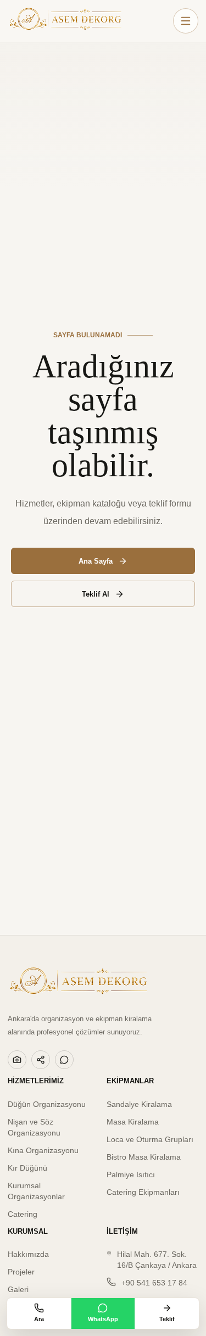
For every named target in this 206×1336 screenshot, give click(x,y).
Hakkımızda (28, 1254)
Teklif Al (95, 594)
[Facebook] (40, 1059)
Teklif (167, 1319)
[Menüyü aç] (185, 21)
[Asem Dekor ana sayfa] (65, 20)
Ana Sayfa (96, 561)
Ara (39, 1319)
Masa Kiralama (133, 1121)
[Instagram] (17, 1059)
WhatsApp (103, 1319)
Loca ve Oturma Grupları (150, 1139)
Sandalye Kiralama (139, 1104)
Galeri (18, 1289)
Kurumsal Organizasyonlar (36, 1191)
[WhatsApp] (64, 1059)
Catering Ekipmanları (143, 1192)
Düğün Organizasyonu (47, 1104)
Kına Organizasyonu (43, 1150)
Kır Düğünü (27, 1168)
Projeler (21, 1271)
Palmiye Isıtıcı (131, 1174)
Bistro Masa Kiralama (144, 1157)
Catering (22, 1214)
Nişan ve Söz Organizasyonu (34, 1127)
